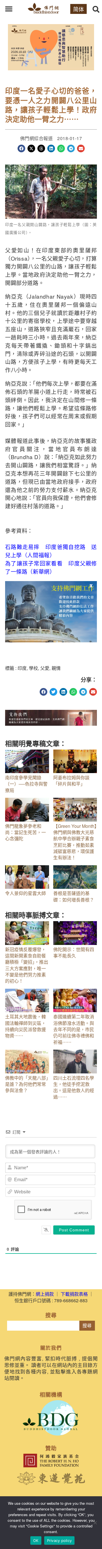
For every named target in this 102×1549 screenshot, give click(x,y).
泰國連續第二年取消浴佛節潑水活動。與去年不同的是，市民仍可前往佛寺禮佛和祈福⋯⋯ (73, 1029)
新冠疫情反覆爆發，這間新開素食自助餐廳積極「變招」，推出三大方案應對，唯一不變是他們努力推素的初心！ (26, 965)
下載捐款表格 (74, 1294)
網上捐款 (45, 1294)
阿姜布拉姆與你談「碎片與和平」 (71, 780)
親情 (56, 668)
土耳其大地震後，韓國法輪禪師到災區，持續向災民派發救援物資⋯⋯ (25, 1026)
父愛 (44, 668)
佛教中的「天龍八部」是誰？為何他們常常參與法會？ (26, 1084)
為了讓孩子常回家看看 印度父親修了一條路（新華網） (51, 567)
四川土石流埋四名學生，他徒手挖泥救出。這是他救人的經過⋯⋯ (73, 1087)
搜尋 (87, 1325)
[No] (95, 1522)
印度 (22, 668)
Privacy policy (59, 1540)
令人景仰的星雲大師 (25, 893)
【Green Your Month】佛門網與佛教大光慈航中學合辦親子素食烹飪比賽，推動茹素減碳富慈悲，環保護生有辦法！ (75, 842)
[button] (9, 9)
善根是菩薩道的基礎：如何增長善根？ (73, 896)
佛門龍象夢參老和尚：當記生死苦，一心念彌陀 (25, 832)
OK (36, 1540)
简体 (78, 9)
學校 (33, 668)
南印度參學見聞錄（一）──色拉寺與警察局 (26, 784)
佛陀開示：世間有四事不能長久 (73, 952)
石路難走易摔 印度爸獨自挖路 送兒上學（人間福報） (51, 551)
